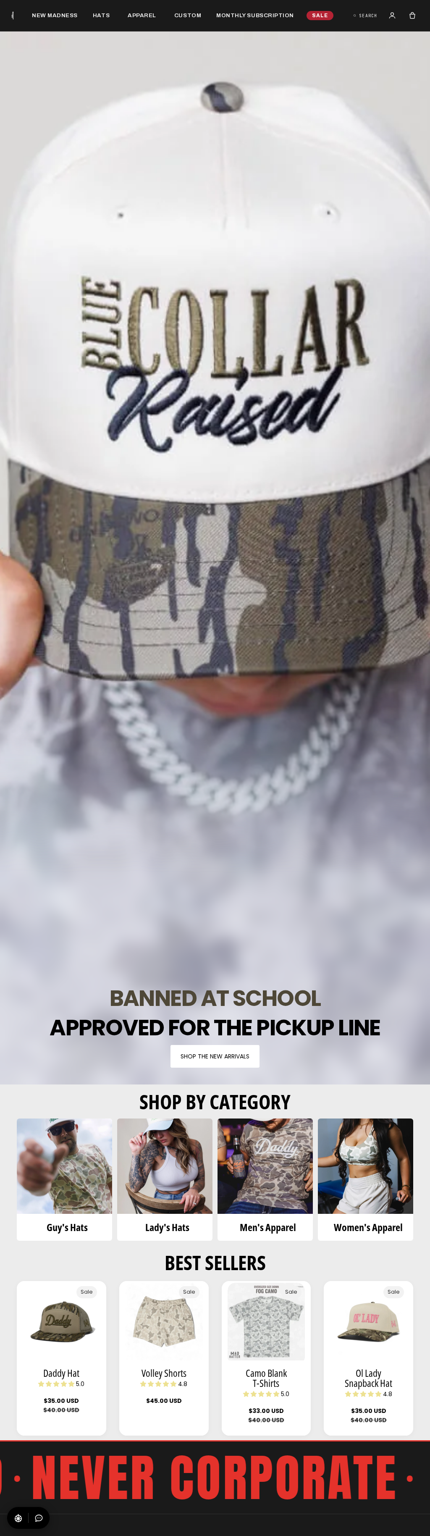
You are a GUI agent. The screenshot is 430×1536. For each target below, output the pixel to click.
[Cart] (412, 15)
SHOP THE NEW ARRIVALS (215, 1056)
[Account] (392, 15)
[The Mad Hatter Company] (12, 15)
